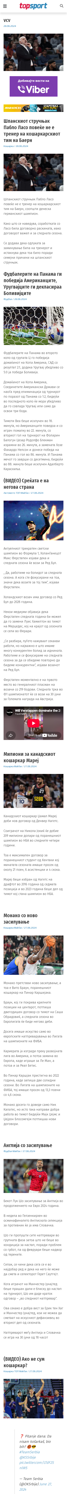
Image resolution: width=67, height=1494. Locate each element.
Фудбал (8, 299)
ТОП (18, 492)
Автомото (9, 492)
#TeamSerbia (29, 1454)
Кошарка (9, 146)
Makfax (25, 492)
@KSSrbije (27, 1459)
